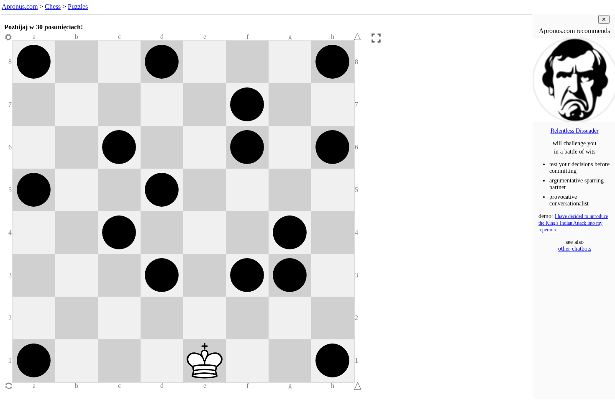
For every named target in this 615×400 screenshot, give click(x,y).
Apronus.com (20, 6)
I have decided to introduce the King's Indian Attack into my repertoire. (573, 223)
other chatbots (574, 249)
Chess (53, 6)
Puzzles (78, 6)
